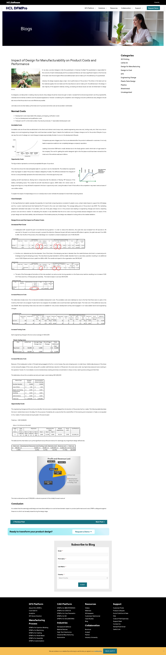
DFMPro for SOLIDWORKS (65, 619)
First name (62, 559)
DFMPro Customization (36, 641)
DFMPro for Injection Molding (38, 627)
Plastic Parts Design (128, 81)
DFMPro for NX (62, 616)
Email (60, 551)
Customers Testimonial (92, 616)
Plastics (124, 85)
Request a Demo (82, 531)
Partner (87, 635)
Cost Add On (33, 611)
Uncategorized (126, 92)
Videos (87, 608)
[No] (164, 651)
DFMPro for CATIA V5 (64, 611)
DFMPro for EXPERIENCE (66, 608)
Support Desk (117, 621)
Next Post (100, 522)
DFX (122, 74)
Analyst (87, 632)
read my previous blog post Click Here (88, 370)
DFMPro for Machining (36, 630)
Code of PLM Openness (120, 619)
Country (61, 574)
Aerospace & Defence (64, 627)
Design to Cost (126, 70)
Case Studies (89, 619)
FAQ (114, 616)
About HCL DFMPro (35, 608)
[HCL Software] (13, 2)
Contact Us (116, 624)
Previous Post (19, 522)
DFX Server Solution (35, 616)
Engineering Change (128, 77)
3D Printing (125, 59)
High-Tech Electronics (64, 632)
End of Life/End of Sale (120, 613)
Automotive (61, 637)
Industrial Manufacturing (65, 635)
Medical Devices (62, 629)
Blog (86, 621)
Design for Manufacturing (130, 66)
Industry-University (91, 637)
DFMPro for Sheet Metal (36, 635)
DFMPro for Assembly (36, 638)
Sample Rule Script (119, 627)
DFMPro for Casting (35, 633)
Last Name (62, 566)
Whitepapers (89, 613)
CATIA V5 (124, 63)
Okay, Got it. (110, 651)
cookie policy (98, 651)
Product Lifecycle (118, 611)
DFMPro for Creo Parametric (66, 613)
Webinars (88, 611)
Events (156, 2)
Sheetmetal (125, 89)
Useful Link (116, 629)
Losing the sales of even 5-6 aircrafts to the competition (74, 185)
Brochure (88, 629)
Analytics (32, 613)
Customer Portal (118, 608)
